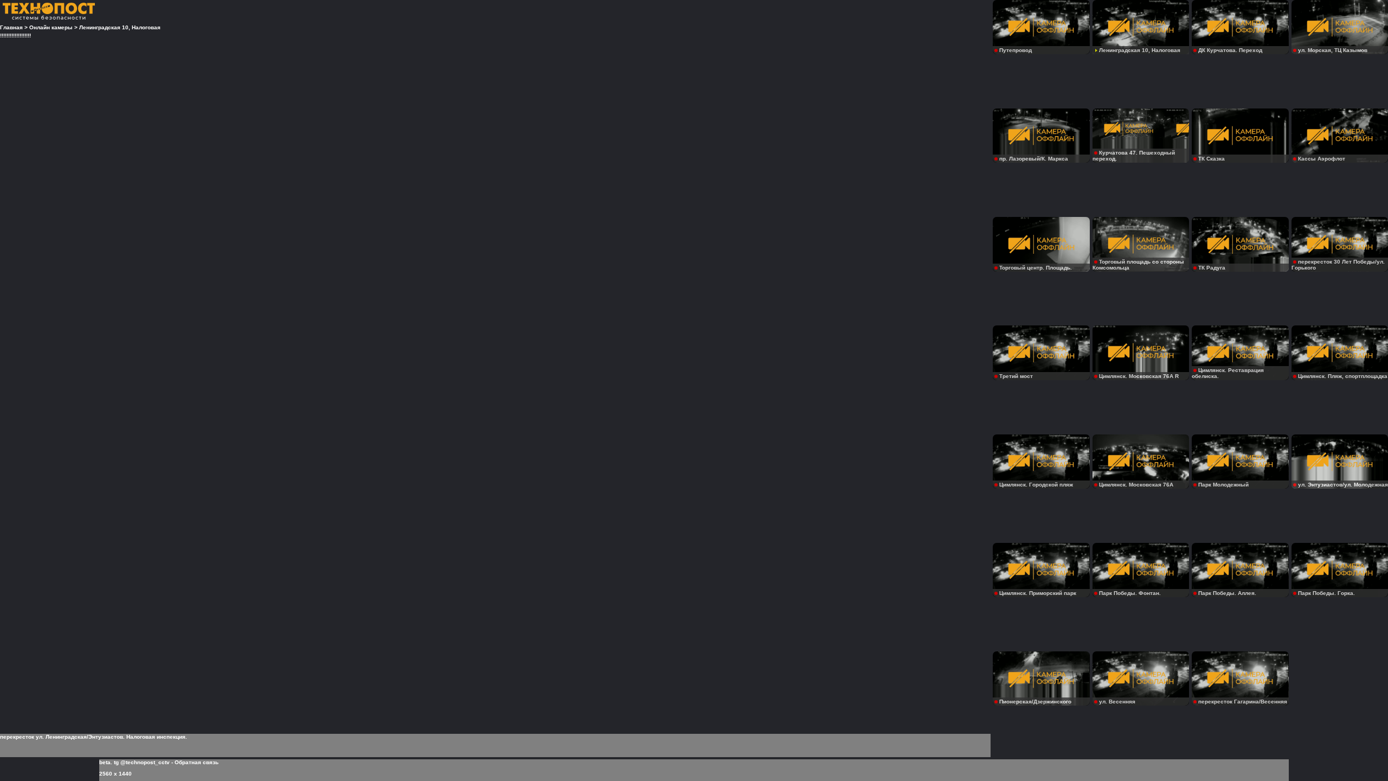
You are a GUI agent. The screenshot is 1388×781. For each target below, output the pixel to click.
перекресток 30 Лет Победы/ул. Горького (1338, 265)
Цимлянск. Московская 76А (1136, 485)
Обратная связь (197, 762)
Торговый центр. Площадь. (1035, 268)
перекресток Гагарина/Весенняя (1242, 702)
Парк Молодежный (1223, 485)
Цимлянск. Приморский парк (1037, 593)
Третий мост (1016, 376)
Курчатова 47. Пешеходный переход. (1134, 156)
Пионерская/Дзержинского (1035, 702)
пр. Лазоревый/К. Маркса (1033, 159)
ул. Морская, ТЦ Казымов (1332, 50)
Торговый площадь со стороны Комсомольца (1138, 265)
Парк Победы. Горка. (1326, 593)
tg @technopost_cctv (142, 762)
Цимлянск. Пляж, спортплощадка (1342, 376)
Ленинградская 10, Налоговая (1139, 50)
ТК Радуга (1211, 268)
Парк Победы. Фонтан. (1130, 593)
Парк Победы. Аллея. (1227, 593)
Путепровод (1015, 50)
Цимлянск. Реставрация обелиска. (1228, 373)
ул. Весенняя (1117, 702)
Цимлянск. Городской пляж (1036, 485)
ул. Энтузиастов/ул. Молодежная (1343, 485)
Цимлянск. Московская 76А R (1139, 376)
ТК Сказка (1211, 159)
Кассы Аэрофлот (1321, 159)
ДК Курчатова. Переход (1230, 50)
